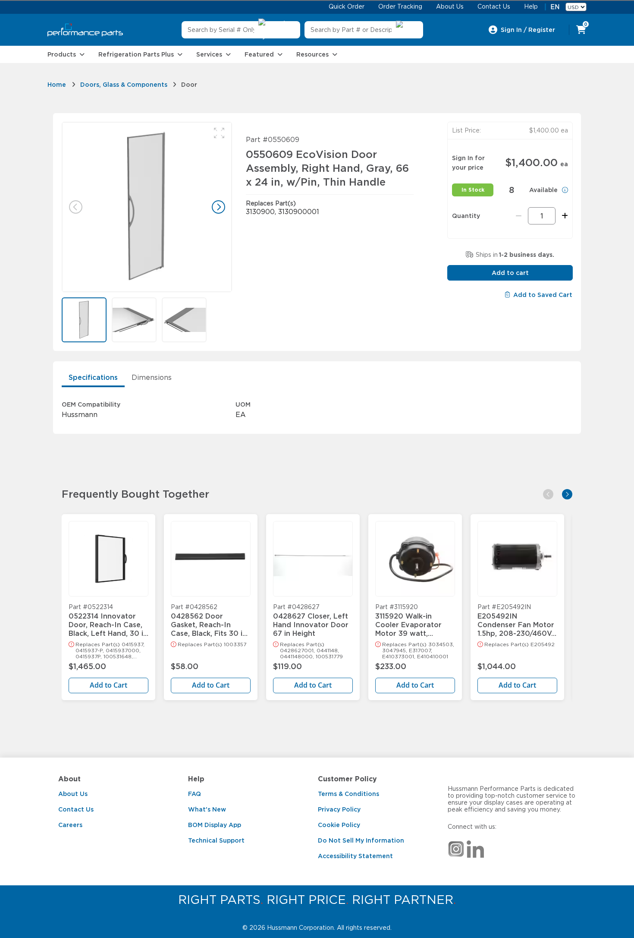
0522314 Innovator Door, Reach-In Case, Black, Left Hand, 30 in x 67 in (108, 620)
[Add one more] (563, 216)
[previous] (548, 494)
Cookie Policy (339, 824)
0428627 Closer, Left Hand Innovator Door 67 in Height (310, 620)
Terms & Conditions (348, 793)
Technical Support (216, 840)
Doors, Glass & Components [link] (123, 84)
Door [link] (189, 84)
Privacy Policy (339, 809)
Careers (70, 824)
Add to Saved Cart (542, 294)
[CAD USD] (576, 6)
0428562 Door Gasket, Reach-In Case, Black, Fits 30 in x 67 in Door (209, 620)
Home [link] (56, 84)
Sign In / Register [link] (528, 29)
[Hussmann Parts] (85, 30)
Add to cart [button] (510, 272)
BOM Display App (214, 824)
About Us (73, 793)
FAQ (194, 793)
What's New (207, 809)
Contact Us (76, 809)
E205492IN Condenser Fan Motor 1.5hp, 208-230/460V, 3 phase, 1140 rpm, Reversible (515, 620)
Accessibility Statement (355, 856)
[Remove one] (518, 216)
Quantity (466, 215)
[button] (219, 133)
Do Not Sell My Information (361, 840)
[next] (567, 494)
